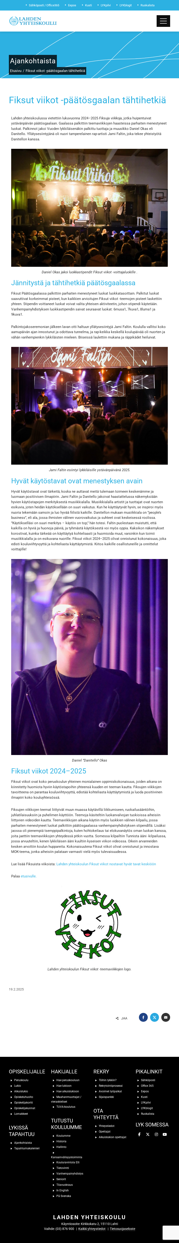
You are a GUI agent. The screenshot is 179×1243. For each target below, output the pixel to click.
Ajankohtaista (23, 1142)
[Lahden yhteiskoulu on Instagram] (156, 1134)
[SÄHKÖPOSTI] (165, 1017)
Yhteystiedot (106, 1125)
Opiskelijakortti (23, 1102)
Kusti (144, 1096)
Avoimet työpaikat (110, 1091)
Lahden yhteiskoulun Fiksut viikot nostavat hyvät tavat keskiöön (106, 864)
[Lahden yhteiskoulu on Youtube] (165, 1134)
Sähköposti (147, 1080)
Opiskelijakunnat (24, 1108)
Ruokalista (147, 1113)
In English (62, 1190)
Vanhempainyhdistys (69, 1173)
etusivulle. (29, 876)
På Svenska (63, 1195)
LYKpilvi (145, 1102)
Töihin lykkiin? (107, 1080)
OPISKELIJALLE (27, 1072)
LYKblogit (146, 1108)
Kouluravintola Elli (67, 1162)
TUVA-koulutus (65, 1106)
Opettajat (104, 1131)
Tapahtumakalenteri (27, 1148)
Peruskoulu (21, 1080)
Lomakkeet (21, 1113)
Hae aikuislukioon (67, 1091)
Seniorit (61, 1179)
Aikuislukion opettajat (112, 1137)
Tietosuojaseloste (122, 1228)
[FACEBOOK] (143, 1017)
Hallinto (61, 1146)
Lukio (17, 1085)
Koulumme (63, 1135)
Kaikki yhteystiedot (92, 1228)
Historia (61, 1141)
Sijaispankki (106, 1096)
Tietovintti (62, 1167)
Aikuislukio (21, 1091)
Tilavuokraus (64, 1184)
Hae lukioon (64, 1085)
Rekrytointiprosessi (110, 1085)
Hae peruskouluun (67, 1080)
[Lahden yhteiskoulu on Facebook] (139, 1134)
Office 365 (147, 1085)
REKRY (101, 1072)
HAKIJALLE (64, 1072)
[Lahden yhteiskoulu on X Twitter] (147, 1134)
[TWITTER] (154, 1017)
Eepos (144, 1091)
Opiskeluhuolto (23, 1096)
